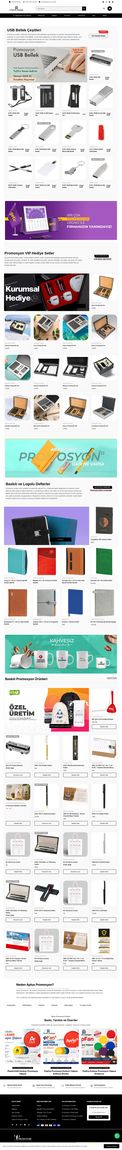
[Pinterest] (109, 2)
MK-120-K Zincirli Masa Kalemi (102, 719)
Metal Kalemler (39, 763)
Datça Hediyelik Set (69, 345)
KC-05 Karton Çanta (13, 862)
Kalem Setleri (67, 763)
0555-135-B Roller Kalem (43, 765)
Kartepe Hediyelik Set (12, 426)
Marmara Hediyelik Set (70, 386)
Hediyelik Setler (96, 303)
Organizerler (37, 619)
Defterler (94, 537)
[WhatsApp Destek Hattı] (29, 1125)
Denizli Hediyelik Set (12, 345)
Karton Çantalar (11, 859)
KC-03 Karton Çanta (70, 862)
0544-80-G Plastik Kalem (101, 862)
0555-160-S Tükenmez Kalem (44, 814)
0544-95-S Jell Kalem (99, 910)
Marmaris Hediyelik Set (41, 426)
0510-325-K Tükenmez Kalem (44, 910)
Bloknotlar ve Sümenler (13, 763)
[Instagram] (106, 2)
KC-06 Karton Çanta (70, 910)
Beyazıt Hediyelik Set (41, 386)
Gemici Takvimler (97, 956)
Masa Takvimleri (97, 763)
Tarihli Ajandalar (9, 578)
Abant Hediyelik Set (98, 305)
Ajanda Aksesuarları (97, 619)
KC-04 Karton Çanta (41, 958)
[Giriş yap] (104, 8)
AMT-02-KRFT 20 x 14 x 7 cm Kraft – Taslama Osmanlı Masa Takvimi (73, 961)
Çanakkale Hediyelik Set (100, 426)
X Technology (92, 1142)
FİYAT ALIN (107, 78)
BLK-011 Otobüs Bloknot (14, 765)
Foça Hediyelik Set (40, 345)
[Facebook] (103, 2)
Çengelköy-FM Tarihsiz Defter (101, 539)
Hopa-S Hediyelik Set (70, 426)
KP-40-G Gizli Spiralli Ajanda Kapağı (103, 622)
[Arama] (84, 9)
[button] (98, 36)
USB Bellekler (93, 74)
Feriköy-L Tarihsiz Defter (70, 622)
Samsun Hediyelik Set (99, 386)
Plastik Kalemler (97, 716)
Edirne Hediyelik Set (98, 345)
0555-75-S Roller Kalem (100, 814)
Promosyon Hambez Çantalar (15, 803)
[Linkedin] (112, 2)
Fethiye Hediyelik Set (12, 386)
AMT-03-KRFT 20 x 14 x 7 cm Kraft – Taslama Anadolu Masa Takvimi (102, 768)
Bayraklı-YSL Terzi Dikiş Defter (101, 580)
